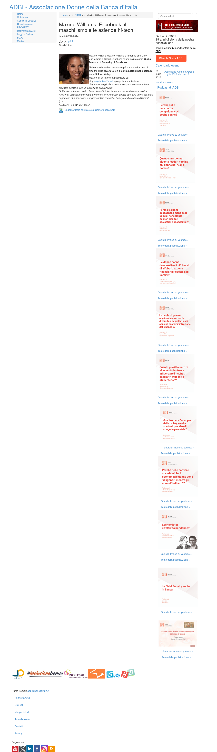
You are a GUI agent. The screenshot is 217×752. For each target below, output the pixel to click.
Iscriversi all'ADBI (26, 30)
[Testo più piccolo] (66, 41)
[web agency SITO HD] (121, 673)
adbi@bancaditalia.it (38, 690)
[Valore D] (19, 673)
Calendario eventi (167, 65)
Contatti (19, 726)
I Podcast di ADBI (168, 87)
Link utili (19, 705)
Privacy (18, 733)
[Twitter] (22, 748)
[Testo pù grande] (61, 41)
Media (20, 41)
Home (20, 13)
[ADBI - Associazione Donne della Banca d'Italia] (25, 685)
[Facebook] (37, 748)
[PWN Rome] (75, 673)
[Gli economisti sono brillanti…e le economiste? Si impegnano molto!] (178, 476)
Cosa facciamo (25, 24)
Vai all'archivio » (164, 82)
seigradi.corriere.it (104, 81)
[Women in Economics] (96, 673)
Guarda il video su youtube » (173, 134)
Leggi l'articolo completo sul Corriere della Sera (90, 109)
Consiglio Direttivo (26, 20)
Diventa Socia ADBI (171, 58)
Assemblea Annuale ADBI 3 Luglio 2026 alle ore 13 (179, 73)
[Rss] (51, 748)
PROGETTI (23, 27)
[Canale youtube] (15, 748)
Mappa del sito (22, 712)
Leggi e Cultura (25, 34)
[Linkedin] (29, 748)
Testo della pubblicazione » (172, 140)
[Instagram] (44, 748)
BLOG (20, 37)
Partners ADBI (22, 697)
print (70, 41)
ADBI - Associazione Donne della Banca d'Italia (73, 6)
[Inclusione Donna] (45, 673)
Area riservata (22, 719)
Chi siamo (22, 17)
